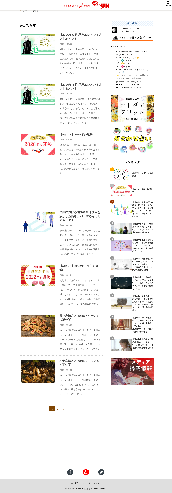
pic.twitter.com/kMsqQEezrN (129, 81)
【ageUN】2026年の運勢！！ (142, 190)
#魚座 (138, 78)
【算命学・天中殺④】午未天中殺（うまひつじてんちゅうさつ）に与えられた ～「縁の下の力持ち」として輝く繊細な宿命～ (142, 303)
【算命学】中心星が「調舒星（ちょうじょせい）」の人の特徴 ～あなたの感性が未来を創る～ (143, 345)
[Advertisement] (60, 193)
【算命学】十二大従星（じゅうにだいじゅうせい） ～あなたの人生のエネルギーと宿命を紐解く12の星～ (142, 283)
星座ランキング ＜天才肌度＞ (142, 174)
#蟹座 (133, 78)
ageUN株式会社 (84, 489)
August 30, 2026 (133, 87)
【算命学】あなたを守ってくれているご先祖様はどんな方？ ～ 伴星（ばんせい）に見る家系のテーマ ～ (142, 245)
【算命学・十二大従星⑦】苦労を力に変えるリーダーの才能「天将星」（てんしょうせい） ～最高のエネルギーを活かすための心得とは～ (142, 325)
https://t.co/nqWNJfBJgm (130, 75)
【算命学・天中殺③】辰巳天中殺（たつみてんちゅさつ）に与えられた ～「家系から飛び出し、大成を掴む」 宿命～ (142, 264)
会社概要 (74, 483)
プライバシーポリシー (91, 483)
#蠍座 (127, 78)
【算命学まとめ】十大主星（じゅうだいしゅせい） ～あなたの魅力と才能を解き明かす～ (142, 228)
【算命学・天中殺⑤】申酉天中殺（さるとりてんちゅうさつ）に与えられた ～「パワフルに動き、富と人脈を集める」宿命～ (142, 209)
